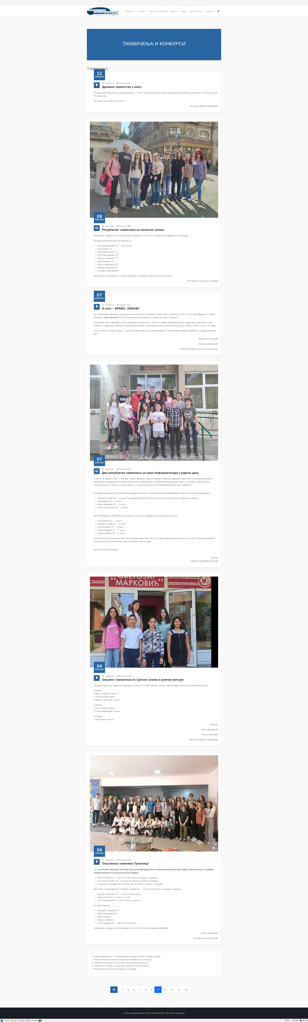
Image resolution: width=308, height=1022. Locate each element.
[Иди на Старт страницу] (114, 989)
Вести (174, 11)
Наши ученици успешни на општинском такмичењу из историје (122, 959)
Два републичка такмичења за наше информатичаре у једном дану (150, 473)
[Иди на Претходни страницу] (123, 989)
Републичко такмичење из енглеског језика (133, 229)
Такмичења (109, 83)
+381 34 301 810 (184, 3)
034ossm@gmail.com (205, 3)
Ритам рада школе (157, 11)
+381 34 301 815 (165, 3)
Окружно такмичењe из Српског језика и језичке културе (143, 679)
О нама (140, 11)
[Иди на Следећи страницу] (192, 989)
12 (172, 989)
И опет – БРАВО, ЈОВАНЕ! (120, 308)
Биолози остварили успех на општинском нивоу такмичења (121, 963)
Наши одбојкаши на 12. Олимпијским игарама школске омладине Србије (127, 956)
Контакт (210, 11)
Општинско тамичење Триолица (125, 863)
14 (186, 989)
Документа (195, 11)
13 (179, 989)
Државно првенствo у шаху (121, 87)
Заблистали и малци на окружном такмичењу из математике (121, 966)
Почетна (129, 11)
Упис (182, 11)
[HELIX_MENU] (218, 11)
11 (165, 989)
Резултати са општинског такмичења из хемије (115, 969)
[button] (93, 169)
